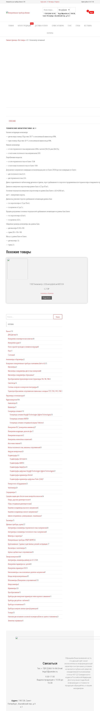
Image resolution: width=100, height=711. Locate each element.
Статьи (78, 25)
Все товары (51, 2)
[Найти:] (34, 316)
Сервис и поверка (58, 25)
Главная (11, 25)
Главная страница (11, 40)
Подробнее (46, 298)
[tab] (14, 121)
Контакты (50, 33)
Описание (12, 121)
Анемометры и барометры (47, 293)
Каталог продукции (25, 25)
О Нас (70, 25)
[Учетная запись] (83, 12)
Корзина (57, 2)
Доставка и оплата (41, 25)
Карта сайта (44, 2)
